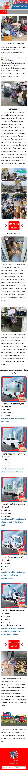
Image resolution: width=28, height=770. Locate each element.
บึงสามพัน (4, 124)
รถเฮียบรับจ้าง (21, 160)
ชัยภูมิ (24, 68)
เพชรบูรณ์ (20, 121)
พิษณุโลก (4, 70)
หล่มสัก (3, 127)
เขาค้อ (15, 124)
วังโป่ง (17, 65)
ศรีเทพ (7, 65)
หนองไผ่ (10, 124)
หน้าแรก (3, 12)
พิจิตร (19, 70)
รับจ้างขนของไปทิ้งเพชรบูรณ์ (12, 112)
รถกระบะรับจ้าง (14, 157)
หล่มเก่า (19, 124)
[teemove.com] (13, 758)
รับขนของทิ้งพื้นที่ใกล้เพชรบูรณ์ (12, 68)
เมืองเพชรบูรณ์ (19, 63)
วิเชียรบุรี (12, 65)
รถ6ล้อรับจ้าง (13, 160)
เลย (8, 70)
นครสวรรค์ (13, 70)
